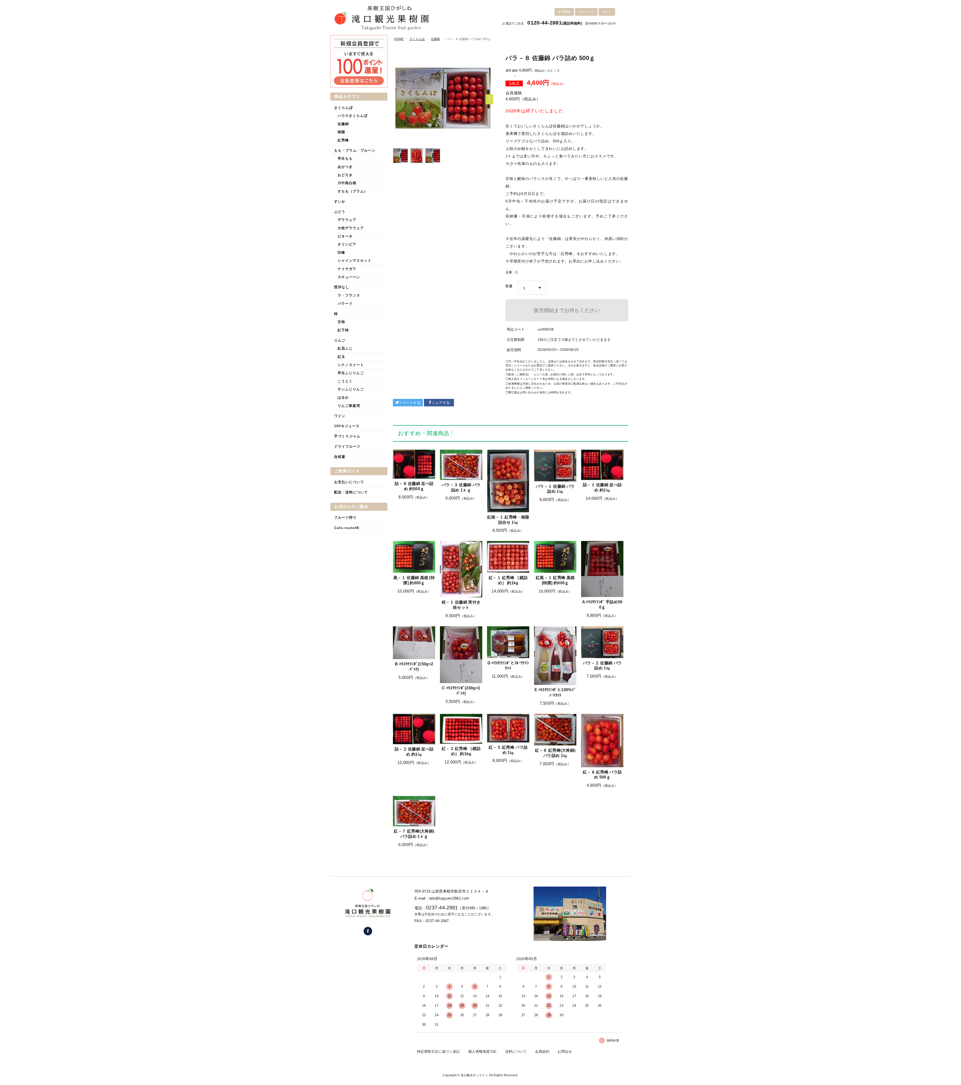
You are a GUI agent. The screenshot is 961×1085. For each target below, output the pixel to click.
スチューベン (349, 277)
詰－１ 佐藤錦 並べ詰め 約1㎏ (602, 487)
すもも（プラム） (353, 191)
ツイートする (409, 403)
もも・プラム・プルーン (354, 150)
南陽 (341, 132)
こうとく (345, 381)
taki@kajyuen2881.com (449, 898)
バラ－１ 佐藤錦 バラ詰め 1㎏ (555, 489)
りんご (339, 340)
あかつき (345, 167)
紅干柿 (343, 330)
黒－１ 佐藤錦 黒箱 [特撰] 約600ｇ (414, 580)
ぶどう (339, 212)
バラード (345, 304)
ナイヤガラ (347, 269)
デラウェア (347, 220)
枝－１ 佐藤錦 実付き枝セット (461, 605)
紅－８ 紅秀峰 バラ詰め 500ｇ (602, 774)
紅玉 (341, 357)
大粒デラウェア (351, 228)
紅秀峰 (343, 140)
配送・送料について (351, 492)
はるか (343, 397)
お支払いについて (349, 482)
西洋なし (341, 287)
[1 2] (532, 288)
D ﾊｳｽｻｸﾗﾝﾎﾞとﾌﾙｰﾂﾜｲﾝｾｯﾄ (508, 665)
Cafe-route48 (346, 528)
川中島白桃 (347, 183)
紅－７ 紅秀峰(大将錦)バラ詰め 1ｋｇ (414, 834)
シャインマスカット (354, 260)
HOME (398, 39)
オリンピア (347, 244)
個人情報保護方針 (482, 1051)
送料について (516, 1051)
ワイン (339, 416)
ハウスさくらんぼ (353, 116)
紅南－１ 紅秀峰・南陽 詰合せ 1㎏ (508, 519)
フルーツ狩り (345, 517)
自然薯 (339, 457)
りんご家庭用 (349, 406)
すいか (339, 201)
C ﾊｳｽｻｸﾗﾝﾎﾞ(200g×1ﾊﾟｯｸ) (461, 690)
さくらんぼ (417, 39)
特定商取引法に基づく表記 (438, 1051)
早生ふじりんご (351, 373)
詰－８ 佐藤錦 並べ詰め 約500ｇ (414, 486)
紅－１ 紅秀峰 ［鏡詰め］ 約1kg (508, 580)
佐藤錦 (435, 39)
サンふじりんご (351, 389)
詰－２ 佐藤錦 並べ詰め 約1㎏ (414, 751)
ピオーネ (345, 236)
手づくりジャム (347, 436)
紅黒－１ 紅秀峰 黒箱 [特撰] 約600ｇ (555, 580)
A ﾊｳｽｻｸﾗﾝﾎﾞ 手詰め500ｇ (602, 604)
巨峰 (341, 252)
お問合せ (565, 1051)
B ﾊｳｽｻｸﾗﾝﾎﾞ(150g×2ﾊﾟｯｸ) (414, 666)
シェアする (441, 403)
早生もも (345, 158)
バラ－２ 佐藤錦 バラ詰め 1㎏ (602, 665)
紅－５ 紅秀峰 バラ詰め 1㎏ (508, 750)
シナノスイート (351, 365)
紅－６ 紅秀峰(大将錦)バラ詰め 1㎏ (555, 753)
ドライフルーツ (347, 446)
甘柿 (341, 322)
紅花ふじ (345, 348)
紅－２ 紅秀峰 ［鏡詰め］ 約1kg (461, 751)
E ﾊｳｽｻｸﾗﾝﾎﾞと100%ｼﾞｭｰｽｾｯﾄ (555, 692)
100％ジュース (347, 426)
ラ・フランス (349, 295)
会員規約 (542, 1051)
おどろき (345, 175)
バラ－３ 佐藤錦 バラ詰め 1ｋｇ (461, 487)
